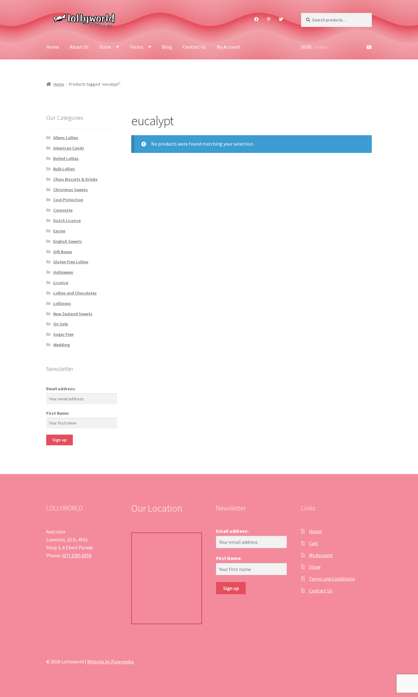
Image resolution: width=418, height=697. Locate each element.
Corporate (63, 210)
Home (52, 47)
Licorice (60, 282)
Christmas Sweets (70, 189)
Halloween (63, 272)
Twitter (281, 19)
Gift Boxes (62, 251)
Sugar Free (63, 334)
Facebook (257, 19)
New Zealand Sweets (72, 314)
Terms (136, 47)
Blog (167, 47)
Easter (59, 231)
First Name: (57, 413)
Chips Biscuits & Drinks (75, 179)
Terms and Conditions (332, 579)
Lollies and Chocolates (75, 293)
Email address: (61, 388)
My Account (229, 47)
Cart (313, 543)
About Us (79, 47)
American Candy (68, 148)
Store (105, 47)
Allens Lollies (65, 137)
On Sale (60, 324)
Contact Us (194, 47)
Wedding (61, 344)
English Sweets (67, 241)
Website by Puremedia (110, 661)
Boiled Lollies (66, 158)
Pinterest (268, 19)
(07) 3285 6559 (76, 555)
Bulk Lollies (64, 169)
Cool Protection (68, 199)
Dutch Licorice (67, 220)
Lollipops (62, 303)
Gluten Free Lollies (70, 262)
